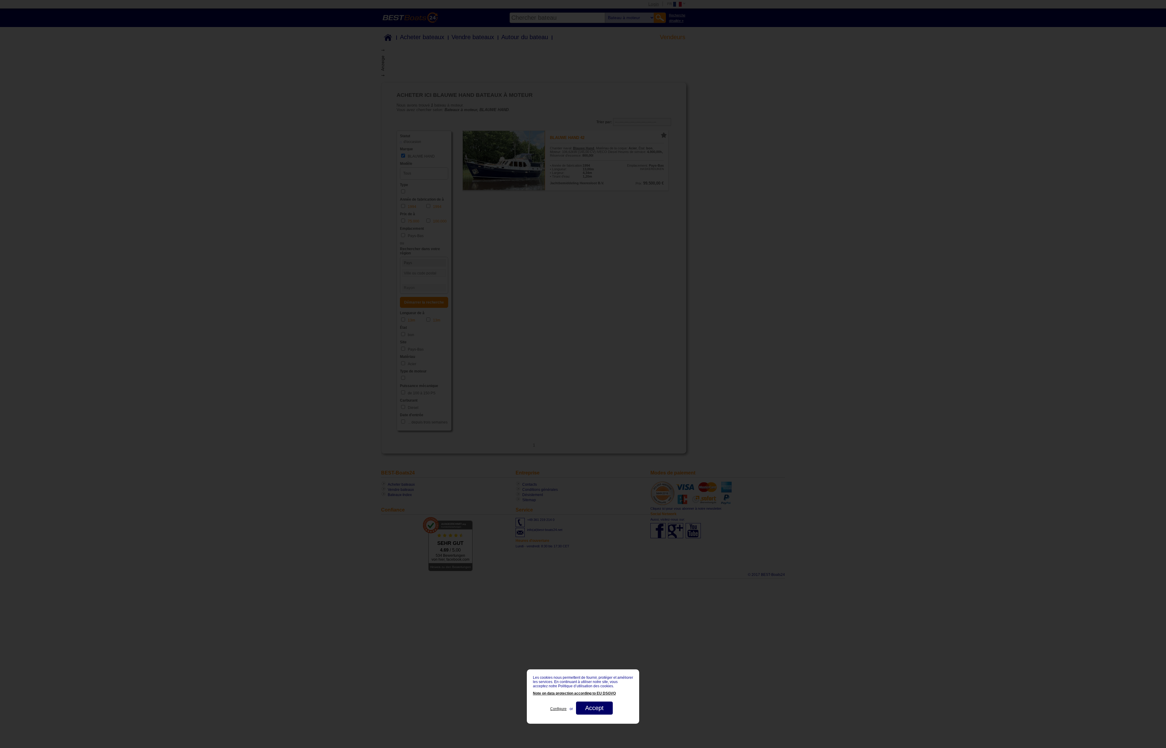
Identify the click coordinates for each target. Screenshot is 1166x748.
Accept (594, 708)
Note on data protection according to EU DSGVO (574, 693)
